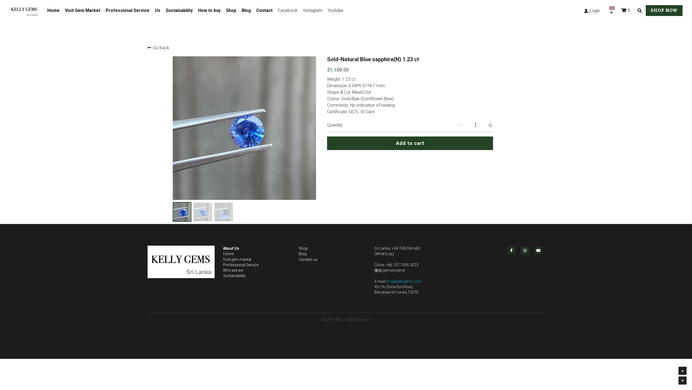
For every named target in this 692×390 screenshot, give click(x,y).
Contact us (308, 259)
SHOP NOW (664, 10)
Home (53, 10)
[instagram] (525, 250)
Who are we (233, 270)
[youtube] (538, 250)
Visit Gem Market (82, 10)
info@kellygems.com (404, 281)
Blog (246, 10)
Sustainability (179, 10)
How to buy (209, 10)
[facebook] (511, 250)
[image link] (27, 10)
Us (157, 10)
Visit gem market (237, 259)
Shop (231, 10)
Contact (264, 10)
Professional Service (127, 10)
